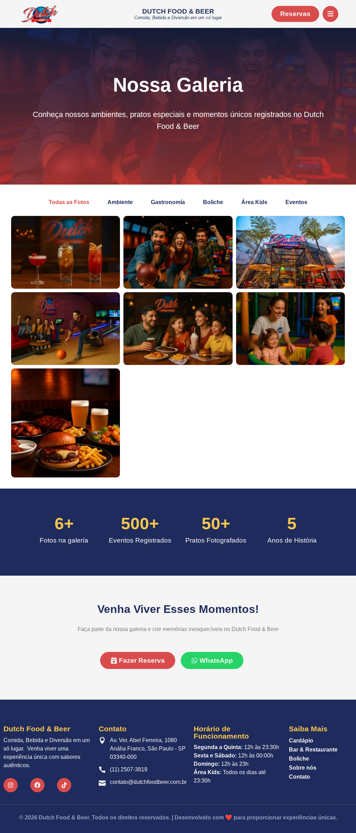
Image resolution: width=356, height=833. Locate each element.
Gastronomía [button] (168, 202)
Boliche (299, 759)
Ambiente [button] (120, 202)
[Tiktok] (64, 785)
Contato (299, 777)
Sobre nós (302, 768)
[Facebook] (37, 785)
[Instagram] (10, 785)
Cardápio (301, 741)
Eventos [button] (296, 202)
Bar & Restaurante (313, 750)
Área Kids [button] (254, 202)
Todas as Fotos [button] (69, 202)
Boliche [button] (213, 202)
